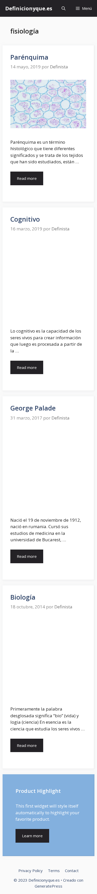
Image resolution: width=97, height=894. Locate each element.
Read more (27, 178)
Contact (72, 870)
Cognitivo (25, 219)
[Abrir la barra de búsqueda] (63, 8)
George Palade (33, 408)
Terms (54, 870)
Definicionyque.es (28, 8)
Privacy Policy (30, 870)
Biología (22, 597)
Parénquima (29, 57)
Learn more (32, 835)
